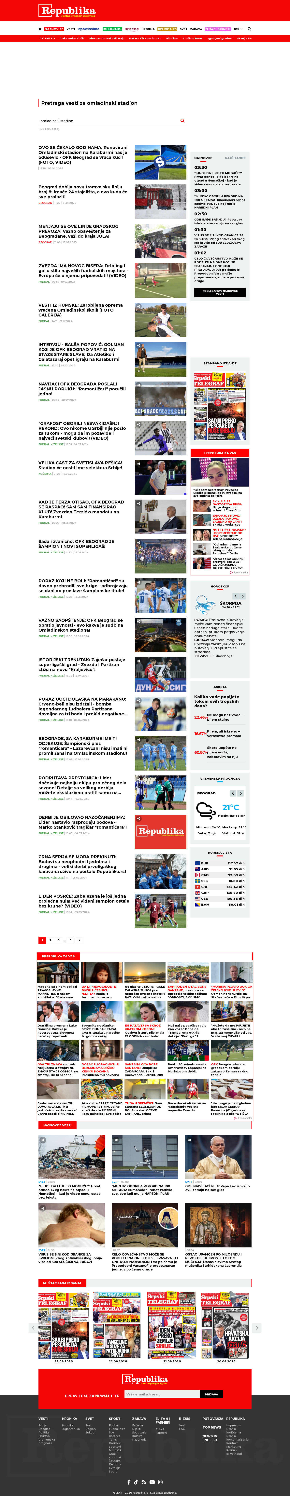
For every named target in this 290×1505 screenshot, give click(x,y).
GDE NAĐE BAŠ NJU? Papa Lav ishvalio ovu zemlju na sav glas (218, 221)
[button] (235, 596)
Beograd (45, 202)
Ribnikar (172, 38)
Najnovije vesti (57, 1125)
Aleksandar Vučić (72, 38)
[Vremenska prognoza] (206, 811)
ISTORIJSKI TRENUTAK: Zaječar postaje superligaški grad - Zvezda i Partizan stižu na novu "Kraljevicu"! (81, 664)
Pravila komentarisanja (237, 1437)
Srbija (42, 1425)
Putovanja (213, 1419)
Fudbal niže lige (51, 444)
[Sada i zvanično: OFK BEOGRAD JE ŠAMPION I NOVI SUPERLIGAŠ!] (161, 556)
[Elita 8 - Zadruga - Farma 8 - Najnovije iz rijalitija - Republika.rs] (218, 29)
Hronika (148, 29)
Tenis (113, 1439)
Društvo (44, 1436)
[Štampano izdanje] (63, 1325)
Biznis (184, 1419)
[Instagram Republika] (160, 1482)
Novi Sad (206, 793)
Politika (43, 1432)
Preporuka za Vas (219, 453)
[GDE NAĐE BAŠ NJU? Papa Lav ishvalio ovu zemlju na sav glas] (218, 1157)
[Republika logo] (67, 10)
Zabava (196, 29)
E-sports (115, 1464)
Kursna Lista (220, 852)
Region (90, 1429)
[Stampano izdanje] (220, 406)
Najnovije (203, 158)
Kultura (137, 1436)
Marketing (233, 1446)
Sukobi (90, 1432)
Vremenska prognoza (46, 1441)
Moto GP (115, 1450)
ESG (182, 1429)
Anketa (220, 687)
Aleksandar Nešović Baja (106, 38)
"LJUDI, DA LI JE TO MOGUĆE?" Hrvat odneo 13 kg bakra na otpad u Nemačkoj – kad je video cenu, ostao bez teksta (218, 178)
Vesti (71, 29)
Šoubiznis (139, 1432)
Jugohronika (71, 1429)
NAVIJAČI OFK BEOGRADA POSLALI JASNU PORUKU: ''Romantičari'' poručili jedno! (82, 389)
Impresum (233, 1425)
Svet (183, 29)
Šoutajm (115, 1461)
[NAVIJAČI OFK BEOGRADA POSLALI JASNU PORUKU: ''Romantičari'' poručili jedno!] (161, 399)
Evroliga (114, 1468)
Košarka (44, 473)
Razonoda (139, 1439)
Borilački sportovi (115, 1444)
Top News (212, 1427)
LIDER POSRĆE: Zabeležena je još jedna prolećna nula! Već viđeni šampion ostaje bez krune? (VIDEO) (83, 901)
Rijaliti (136, 1429)
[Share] (139, 188)
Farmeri (161, 1433)
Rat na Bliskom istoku (145, 38)
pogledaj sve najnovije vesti (220, 292)
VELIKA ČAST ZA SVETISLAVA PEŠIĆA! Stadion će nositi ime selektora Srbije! (80, 465)
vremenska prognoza (220, 778)
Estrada (137, 1425)
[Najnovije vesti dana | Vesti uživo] (112, 29)
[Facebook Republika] (129, 1482)
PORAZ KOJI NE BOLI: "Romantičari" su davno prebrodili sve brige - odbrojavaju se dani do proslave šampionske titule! (83, 585)
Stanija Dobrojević (250, 38)
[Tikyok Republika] (137, 1482)
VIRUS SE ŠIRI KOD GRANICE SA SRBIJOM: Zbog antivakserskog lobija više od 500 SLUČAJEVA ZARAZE (219, 240)
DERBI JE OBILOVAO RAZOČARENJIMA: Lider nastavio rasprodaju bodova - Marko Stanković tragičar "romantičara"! (82, 822)
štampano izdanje (220, 363)
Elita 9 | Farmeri (163, 1420)
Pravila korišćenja (233, 1430)
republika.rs (140, 1492)
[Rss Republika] (144, 1482)
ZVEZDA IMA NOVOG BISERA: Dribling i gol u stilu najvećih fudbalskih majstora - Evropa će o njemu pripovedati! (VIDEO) (83, 270)
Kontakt (232, 1443)
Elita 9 (160, 1429)
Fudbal (44, 281)
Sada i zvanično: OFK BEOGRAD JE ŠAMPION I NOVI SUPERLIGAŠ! (76, 544)
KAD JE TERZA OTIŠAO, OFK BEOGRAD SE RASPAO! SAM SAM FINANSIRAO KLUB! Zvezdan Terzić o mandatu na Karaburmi (81, 509)
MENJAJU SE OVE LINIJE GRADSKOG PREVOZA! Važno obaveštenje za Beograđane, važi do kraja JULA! (78, 231)
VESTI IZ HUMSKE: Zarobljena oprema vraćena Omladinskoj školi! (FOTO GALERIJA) (80, 310)
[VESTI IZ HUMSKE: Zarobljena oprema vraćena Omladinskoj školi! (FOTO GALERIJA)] (161, 320)
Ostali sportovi (115, 1455)
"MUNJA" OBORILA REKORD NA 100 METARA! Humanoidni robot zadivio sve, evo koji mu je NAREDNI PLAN (219, 201)
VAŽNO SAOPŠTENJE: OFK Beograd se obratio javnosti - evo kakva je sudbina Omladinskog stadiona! (80, 625)
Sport (115, 1419)
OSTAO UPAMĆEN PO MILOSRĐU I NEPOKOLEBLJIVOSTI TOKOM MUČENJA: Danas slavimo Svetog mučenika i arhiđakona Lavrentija (213, 1260)
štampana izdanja (64, 1283)
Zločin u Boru (192, 38)
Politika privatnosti (234, 1452)
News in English (210, 1438)
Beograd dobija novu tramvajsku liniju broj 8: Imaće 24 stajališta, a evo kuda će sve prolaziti (82, 191)
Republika (235, 1419)
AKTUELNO (47, 38)
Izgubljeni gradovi (219, 38)
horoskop (220, 586)
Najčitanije (235, 158)
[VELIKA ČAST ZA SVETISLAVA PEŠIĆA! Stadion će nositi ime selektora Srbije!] (161, 477)
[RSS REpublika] (152, 1482)
